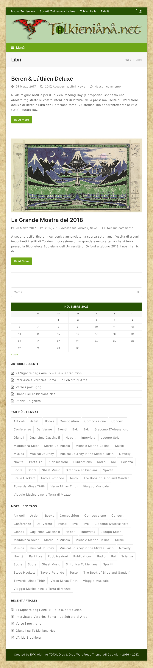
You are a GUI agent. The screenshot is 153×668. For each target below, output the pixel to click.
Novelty (125, 454)
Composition (69, 421)
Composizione (95, 421)
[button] (18, 48)
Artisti (35, 421)
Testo (74, 478)
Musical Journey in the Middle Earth (87, 454)
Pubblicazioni (58, 462)
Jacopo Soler (111, 437)
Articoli (83, 228)
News (81, 86)
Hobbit (70, 437)
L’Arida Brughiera (28, 401)
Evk (75, 429)
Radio (101, 462)
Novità (19, 462)
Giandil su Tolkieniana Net (35, 394)
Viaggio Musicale (96, 486)
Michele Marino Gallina (93, 446)
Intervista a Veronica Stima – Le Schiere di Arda (51, 380)
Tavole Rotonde (52, 478)
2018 (56, 228)
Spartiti (108, 470)
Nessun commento (108, 86)
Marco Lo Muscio (57, 446)
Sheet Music (51, 470)
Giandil (19, 437)
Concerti (117, 421)
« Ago (14, 354)
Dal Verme (44, 429)
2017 (48, 86)
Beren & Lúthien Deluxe (42, 78)
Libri (73, 86)
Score (18, 470)
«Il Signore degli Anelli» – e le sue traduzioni (49, 373)
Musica (19, 454)
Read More (21, 119)
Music (119, 446)
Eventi (62, 429)
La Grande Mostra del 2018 (47, 220)
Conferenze (22, 429)
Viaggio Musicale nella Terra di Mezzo (42, 494)
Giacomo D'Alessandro (111, 429)
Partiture (35, 462)
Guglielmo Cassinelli (45, 437)
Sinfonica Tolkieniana (82, 470)
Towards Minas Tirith (29, 486)
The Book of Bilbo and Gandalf (106, 478)
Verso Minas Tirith (64, 486)
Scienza (127, 462)
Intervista (88, 437)
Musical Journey (42, 454)
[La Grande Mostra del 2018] (76, 175)
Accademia (60, 86)
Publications (82, 462)
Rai (113, 462)
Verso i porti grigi (29, 387)
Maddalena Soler (26, 446)
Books (49, 421)
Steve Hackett (24, 478)
